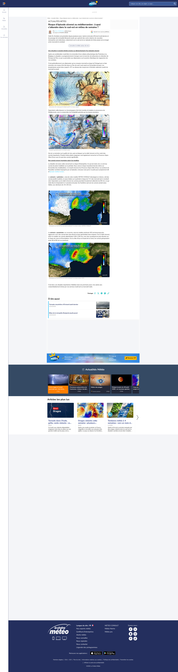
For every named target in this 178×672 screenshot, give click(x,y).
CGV (70, 660)
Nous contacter (82, 644)
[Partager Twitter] (98, 293)
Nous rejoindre (81, 641)
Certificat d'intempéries (85, 632)
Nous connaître (82, 638)
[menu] (4, 3)
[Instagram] (135, 634)
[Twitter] (135, 629)
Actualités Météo (55, 18)
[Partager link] (108, 293)
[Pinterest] (130, 638)
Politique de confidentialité (110, 660)
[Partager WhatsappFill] (105, 293)
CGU (66, 660)
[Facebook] (130, 629)
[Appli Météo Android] (109, 653)
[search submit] (175, 4)
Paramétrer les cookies (126, 659)
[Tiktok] (135, 638)
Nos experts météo (83, 628)
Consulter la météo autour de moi (79, 45)
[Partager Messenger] (102, 293)
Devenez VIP (132, 358)
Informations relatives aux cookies (92, 660)
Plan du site (76, 660)
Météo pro (108, 632)
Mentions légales (58, 660)
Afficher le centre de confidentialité (94, 662)
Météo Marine (110, 628)
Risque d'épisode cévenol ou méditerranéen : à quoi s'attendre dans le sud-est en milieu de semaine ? (81, 18)
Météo (48, 18)
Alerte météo (81, 635)
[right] (137, 380)
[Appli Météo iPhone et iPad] (96, 653)
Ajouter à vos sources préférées (101, 32)
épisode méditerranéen (56, 172)
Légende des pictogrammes (86, 647)
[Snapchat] (130, 634)
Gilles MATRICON (59, 31)
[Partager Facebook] (95, 293)
